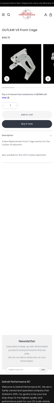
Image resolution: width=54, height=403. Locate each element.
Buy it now (27, 123)
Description (7, 135)
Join (43, 369)
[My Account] (44, 15)
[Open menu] (2, 14)
